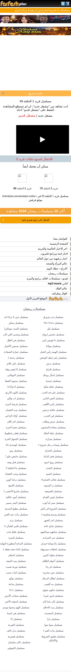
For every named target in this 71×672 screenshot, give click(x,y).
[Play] (35, 336)
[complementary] (35, 336)
